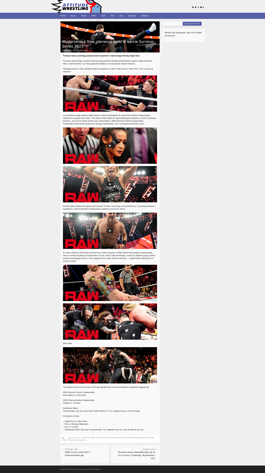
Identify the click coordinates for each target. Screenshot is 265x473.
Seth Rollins (91, 438)
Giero (86, 50)
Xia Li (85, 440)
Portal (63, 16)
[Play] (110, 93)
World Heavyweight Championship (115, 438)
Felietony (145, 16)
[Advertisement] (128, 6)
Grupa (83, 16)
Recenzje (132, 16)
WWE (93, 16)
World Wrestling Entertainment (138, 438)
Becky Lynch (75, 438)
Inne (121, 16)
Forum (73, 16)
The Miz (99, 438)
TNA (112, 16)
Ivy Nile (83, 438)
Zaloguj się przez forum (192, 23)
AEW (103, 16)
